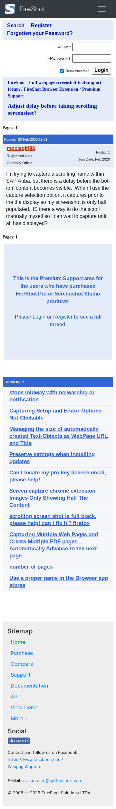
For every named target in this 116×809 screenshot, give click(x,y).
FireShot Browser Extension (51, 89)
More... (19, 718)
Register (62, 317)
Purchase (22, 653)
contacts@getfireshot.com (54, 780)
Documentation (29, 685)
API (15, 696)
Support (21, 674)
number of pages (31, 567)
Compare (22, 664)
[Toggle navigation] (102, 9)
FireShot (31, 9)
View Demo (25, 707)
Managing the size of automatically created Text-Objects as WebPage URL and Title (58, 436)
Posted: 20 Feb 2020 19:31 (25, 139)
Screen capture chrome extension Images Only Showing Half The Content (52, 498)
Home (18, 642)
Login (39, 317)
